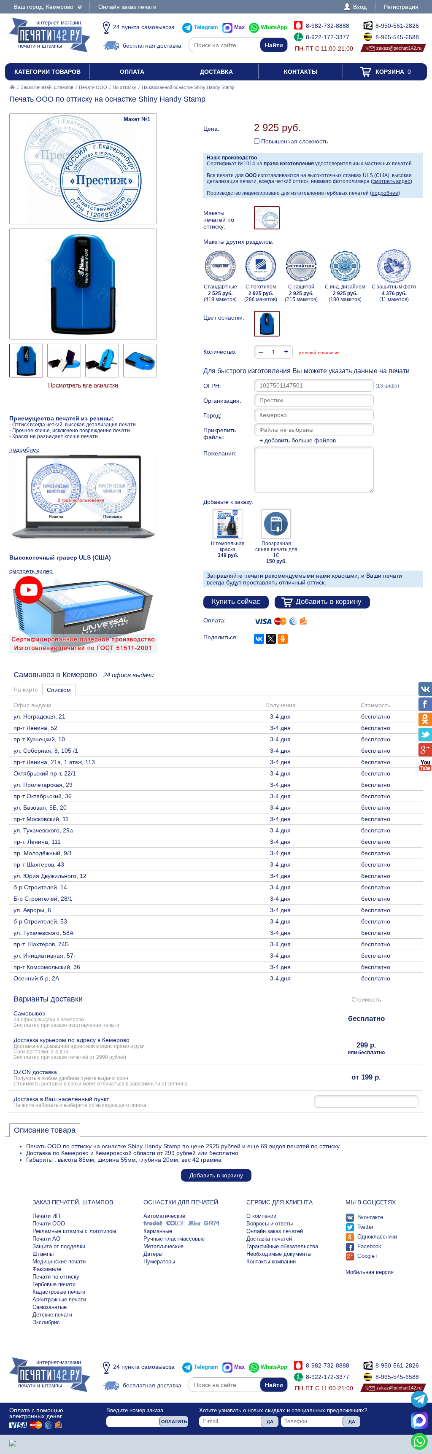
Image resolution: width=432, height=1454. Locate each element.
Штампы (43, 1254)
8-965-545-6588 (397, 37)
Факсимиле (46, 1269)
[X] (271, 639)
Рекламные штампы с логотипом (74, 1231)
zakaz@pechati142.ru (399, 48)
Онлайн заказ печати (127, 6)
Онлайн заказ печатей (274, 1231)
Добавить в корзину (329, 602)
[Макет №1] (267, 217)
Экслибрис (46, 1322)
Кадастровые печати (58, 1292)
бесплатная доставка (152, 45)
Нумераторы (159, 1261)
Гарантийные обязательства (282, 1246)
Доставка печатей (269, 1239)
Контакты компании (271, 1261)
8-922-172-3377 (327, 37)
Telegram (206, 27)
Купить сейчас (236, 602)
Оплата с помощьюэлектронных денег (36, 1413)
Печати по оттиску (55, 1277)
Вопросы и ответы (269, 1223)
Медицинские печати (59, 1261)
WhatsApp (274, 27)
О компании (261, 1216)
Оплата (132, 71)
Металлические (163, 1246)
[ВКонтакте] (259, 639)
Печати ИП (46, 1216)
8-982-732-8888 (327, 25)
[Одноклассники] (283, 639)
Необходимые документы (278, 1254)
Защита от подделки (58, 1246)
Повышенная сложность (293, 141)
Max (239, 27)
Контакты (301, 71)
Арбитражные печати (59, 1299)
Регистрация (401, 6)
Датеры (152, 1254)
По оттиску (124, 87)
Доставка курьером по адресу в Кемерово (79, 1048)
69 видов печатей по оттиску (300, 1146)
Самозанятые (49, 1307)
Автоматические (164, 1216)
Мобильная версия (370, 1272)
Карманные (157, 1231)
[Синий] (267, 324)
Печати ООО (93, 87)
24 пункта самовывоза (144, 27)
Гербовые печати (54, 1284)
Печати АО (46, 1239)
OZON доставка (101, 1077)
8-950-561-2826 (397, 25)
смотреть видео (391, 181)
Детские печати (52, 1314)
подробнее (385, 193)
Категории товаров (47, 71)
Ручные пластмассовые (174, 1239)
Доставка (216, 71)
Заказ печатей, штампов (47, 87)
